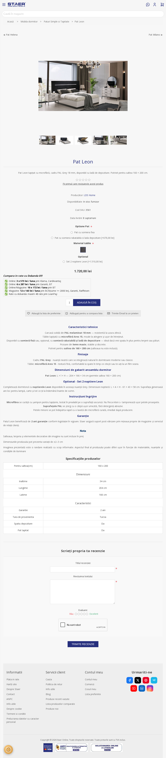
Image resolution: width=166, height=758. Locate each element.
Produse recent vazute (57, 699)
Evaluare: (83, 610)
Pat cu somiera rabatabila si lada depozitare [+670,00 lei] (84, 237)
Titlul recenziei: (83, 563)
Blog (48, 694)
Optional (83, 256)
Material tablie (83, 243)
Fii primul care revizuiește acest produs (83, 183)
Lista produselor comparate (60, 703)
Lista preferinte (93, 694)
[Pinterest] (146, 680)
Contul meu (91, 679)
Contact (10, 694)
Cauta (49, 679)
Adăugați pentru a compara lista (86, 313)
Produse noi (52, 708)
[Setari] (8, 749)
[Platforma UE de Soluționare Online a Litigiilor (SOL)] (106, 747)
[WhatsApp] (148, 4)
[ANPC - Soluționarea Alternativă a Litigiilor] (71, 747)
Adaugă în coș (86, 302)
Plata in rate (12, 679)
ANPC (9, 699)
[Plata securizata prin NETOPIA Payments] (48, 747)
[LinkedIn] (142, 688)
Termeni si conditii (16, 713)
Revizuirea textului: (83, 576)
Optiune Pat (82, 226)
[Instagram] (150, 688)
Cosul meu (90, 689)
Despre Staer (13, 689)
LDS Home (89, 195)
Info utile (11, 703)
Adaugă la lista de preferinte (46, 313)
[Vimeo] (154, 680)
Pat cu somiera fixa (84, 232)
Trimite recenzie (83, 644)
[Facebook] (129, 680)
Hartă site (11, 684)
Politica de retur (54, 684)
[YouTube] (133, 688)
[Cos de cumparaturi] (162, 4)
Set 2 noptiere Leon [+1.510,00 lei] (84, 261)
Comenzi (89, 684)
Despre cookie (14, 708)
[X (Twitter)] (138, 680)
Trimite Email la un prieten (125, 313)
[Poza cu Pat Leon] (47, 140)
